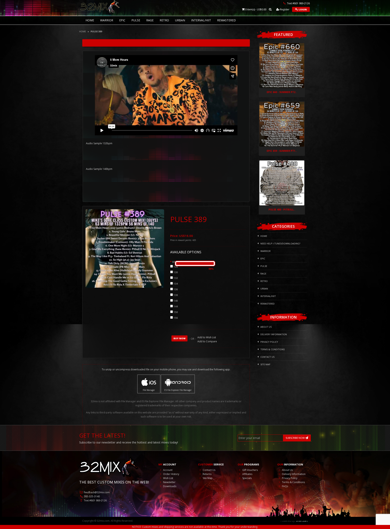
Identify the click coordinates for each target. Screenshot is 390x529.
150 (175, 312)
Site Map (265, 364)
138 (175, 295)
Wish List (167, 478)
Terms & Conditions (272, 349)
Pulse (135, 20)
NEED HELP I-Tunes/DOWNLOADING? (280, 243)
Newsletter (169, 482)
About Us (266, 326)
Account (167, 470)
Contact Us (267, 356)
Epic (122, 20)
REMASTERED (226, 20)
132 (175, 278)
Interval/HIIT (201, 20)
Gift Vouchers (250, 470)
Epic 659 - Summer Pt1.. (282, 151)
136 (175, 289)
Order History (170, 474)
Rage (150, 20)
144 (175, 306)
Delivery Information (273, 334)
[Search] (270, 9)
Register (284, 9)
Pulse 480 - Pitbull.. (282, 209)
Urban (180, 20)
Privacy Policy (269, 341)
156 (175, 318)
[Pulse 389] (125, 248)
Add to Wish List (206, 337)
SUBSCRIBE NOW (295, 438)
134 (175, 283)
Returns (206, 474)
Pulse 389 (96, 31)
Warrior (106, 20)
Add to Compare (207, 341)
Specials (247, 478)
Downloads (169, 486)
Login (302, 9)
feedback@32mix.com (96, 492)
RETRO (164, 20)
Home (82, 31)
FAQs (284, 486)
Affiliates (247, 474)
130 (175, 272)
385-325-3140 (91, 496)
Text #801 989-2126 (95, 500)
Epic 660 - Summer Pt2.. (282, 92)
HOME (90, 20)
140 (175, 300)
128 (175, 266)
